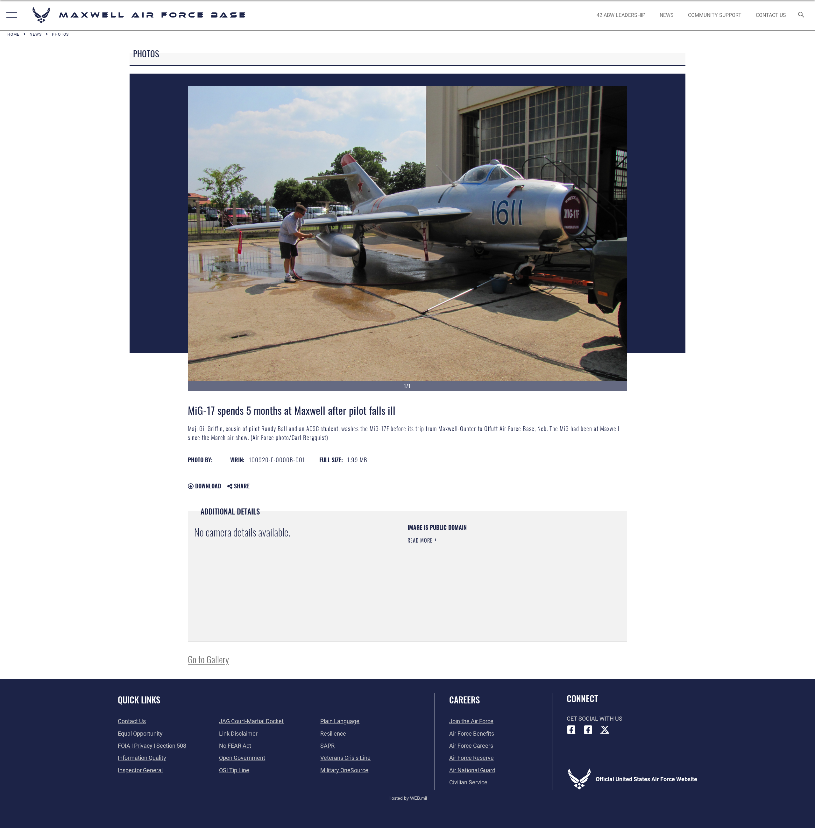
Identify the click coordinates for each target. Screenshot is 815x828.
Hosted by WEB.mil (407, 798)
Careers (464, 699)
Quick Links (139, 699)
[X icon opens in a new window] (605, 729)
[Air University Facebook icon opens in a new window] (588, 729)
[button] (10, 15)
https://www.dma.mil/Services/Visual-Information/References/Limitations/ (482, 580)
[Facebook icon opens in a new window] (571, 729)
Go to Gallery (208, 659)
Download (207, 486)
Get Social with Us (594, 718)
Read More (421, 540)
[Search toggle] (801, 15)
